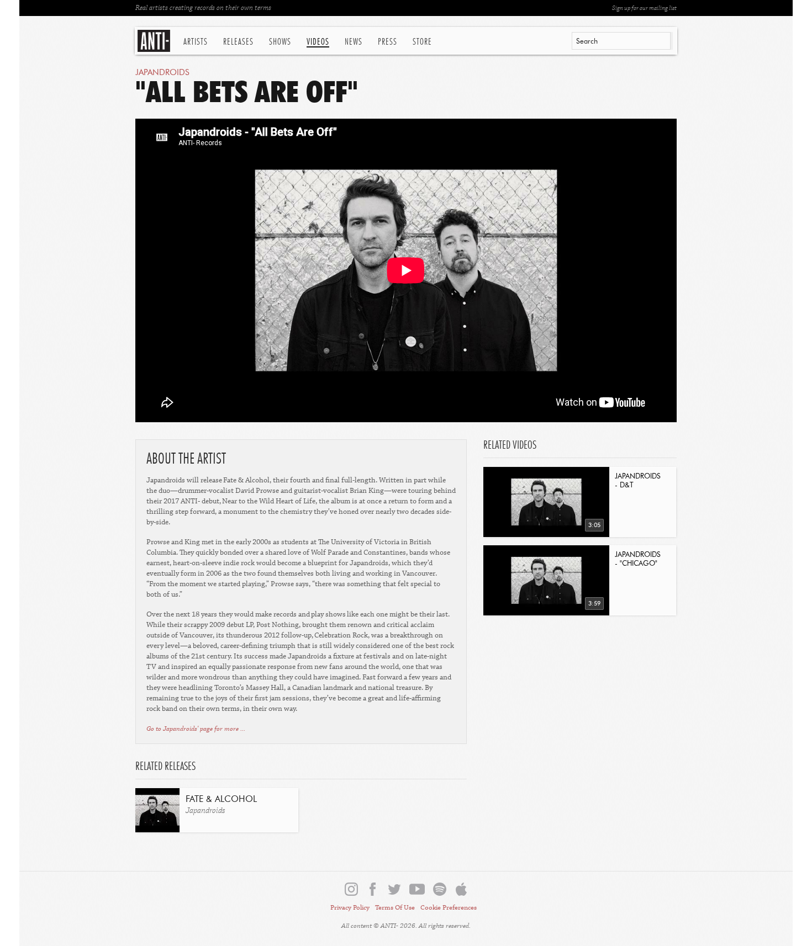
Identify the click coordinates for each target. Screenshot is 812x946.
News (353, 42)
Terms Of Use (395, 907)
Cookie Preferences (448, 907)
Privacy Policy (350, 907)
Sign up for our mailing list (644, 8)
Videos (318, 42)
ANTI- (155, 41)
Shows (280, 42)
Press (387, 42)
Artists (195, 42)
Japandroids (162, 72)
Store (422, 42)
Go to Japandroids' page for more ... (195, 729)
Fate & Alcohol (221, 799)
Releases (238, 42)
